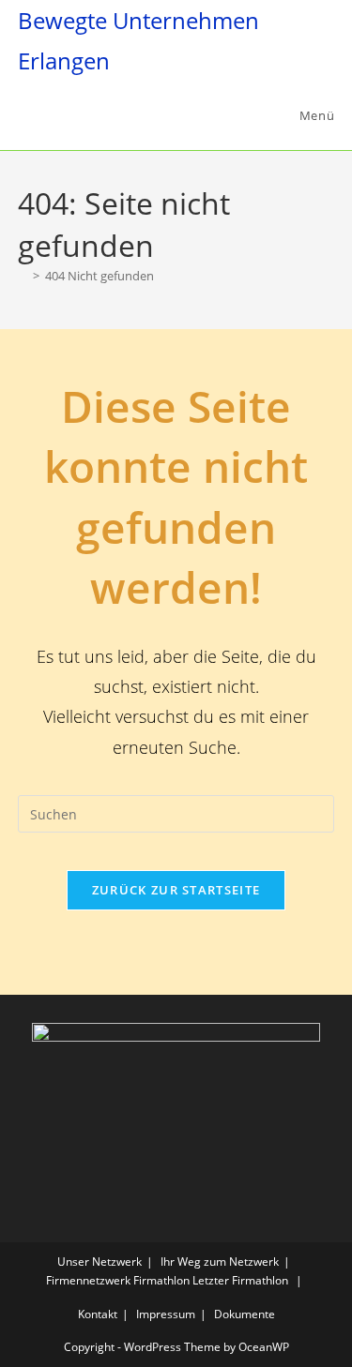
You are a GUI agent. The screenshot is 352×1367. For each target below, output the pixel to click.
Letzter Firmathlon (240, 1280)
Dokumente (244, 1314)
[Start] (22, 275)
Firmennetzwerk (88, 1280)
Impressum (165, 1314)
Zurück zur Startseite (176, 889)
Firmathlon (161, 1280)
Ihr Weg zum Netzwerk (220, 1261)
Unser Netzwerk (99, 1261)
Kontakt (97, 1314)
